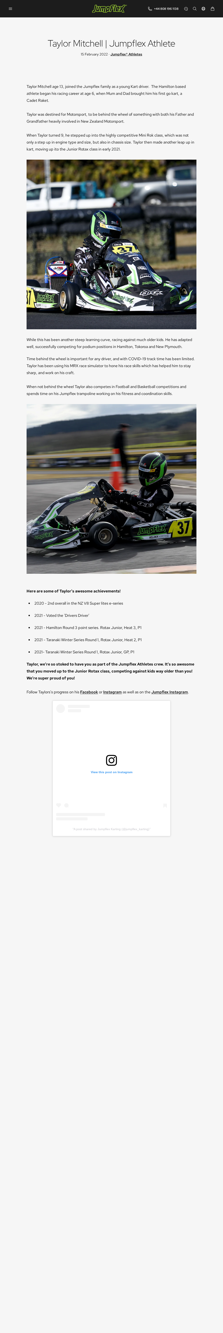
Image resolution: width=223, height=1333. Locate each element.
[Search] (195, 9)
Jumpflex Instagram (169, 691)
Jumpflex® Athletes (126, 54)
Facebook (89, 691)
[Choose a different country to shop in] (203, 9)
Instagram (112, 691)
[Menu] (10, 8)
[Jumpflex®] (109, 9)
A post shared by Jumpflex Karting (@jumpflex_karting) (111, 829)
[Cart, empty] (212, 8)
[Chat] (186, 9)
